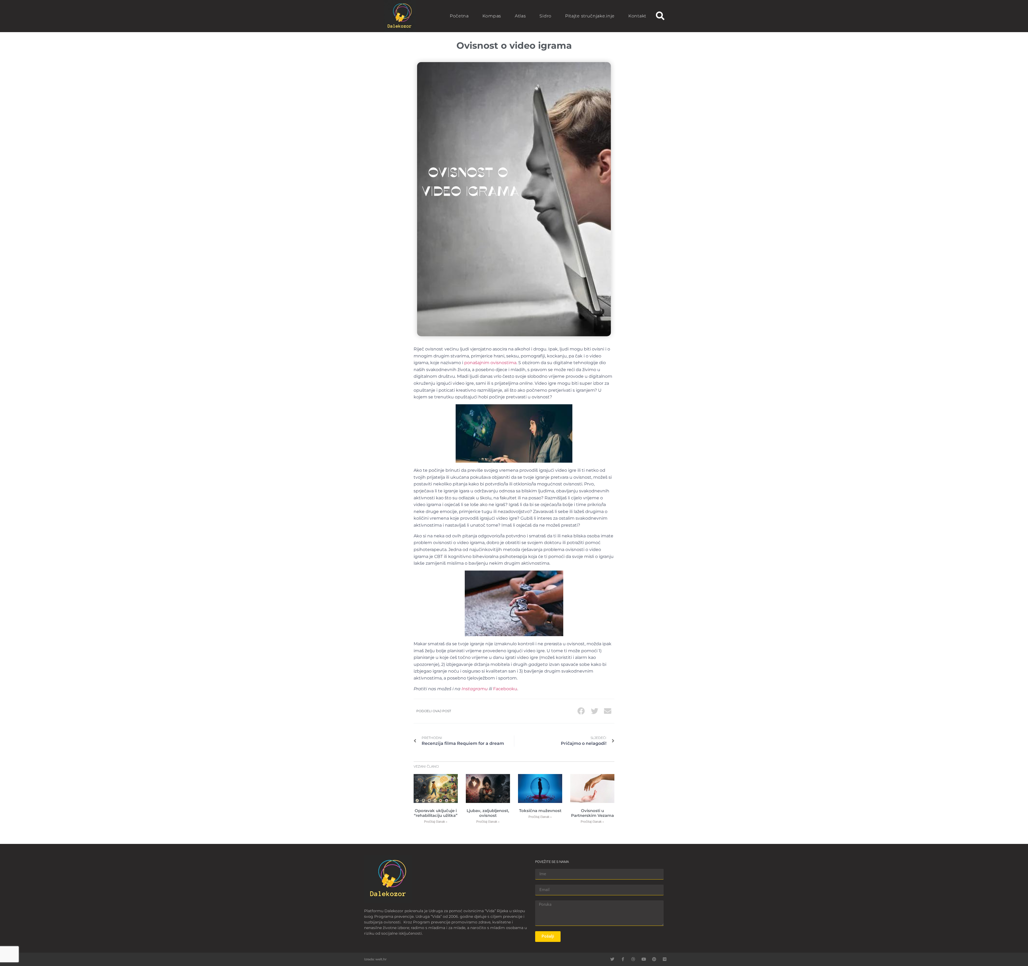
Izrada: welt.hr (375, 959)
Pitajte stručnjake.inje (590, 15)
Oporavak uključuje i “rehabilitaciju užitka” (436, 813)
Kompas (491, 15)
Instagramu (475, 688)
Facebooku (505, 688)
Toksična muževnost (540, 810)
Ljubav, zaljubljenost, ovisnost (488, 813)
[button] (660, 16)
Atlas (520, 15)
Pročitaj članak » (435, 822)
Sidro (545, 15)
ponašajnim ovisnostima (490, 362)
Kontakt (637, 15)
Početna (459, 15)
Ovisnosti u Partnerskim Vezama (592, 813)
